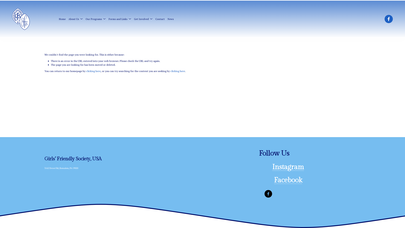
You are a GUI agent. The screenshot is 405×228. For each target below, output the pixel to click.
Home (62, 19)
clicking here (93, 71)
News (171, 19)
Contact (160, 19)
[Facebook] (389, 19)
